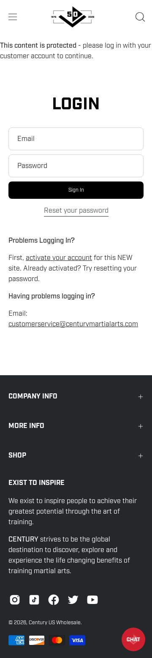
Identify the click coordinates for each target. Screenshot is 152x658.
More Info (26, 426)
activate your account (59, 258)
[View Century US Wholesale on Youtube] (92, 599)
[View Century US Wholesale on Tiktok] (34, 599)
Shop (17, 455)
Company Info (32, 396)
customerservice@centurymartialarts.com (73, 324)
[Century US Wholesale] (76, 16)
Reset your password (76, 210)
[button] (139, 17)
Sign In (76, 190)
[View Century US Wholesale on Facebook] (53, 599)
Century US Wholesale (55, 623)
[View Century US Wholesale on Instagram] (14, 599)
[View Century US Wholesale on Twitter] (73, 599)
